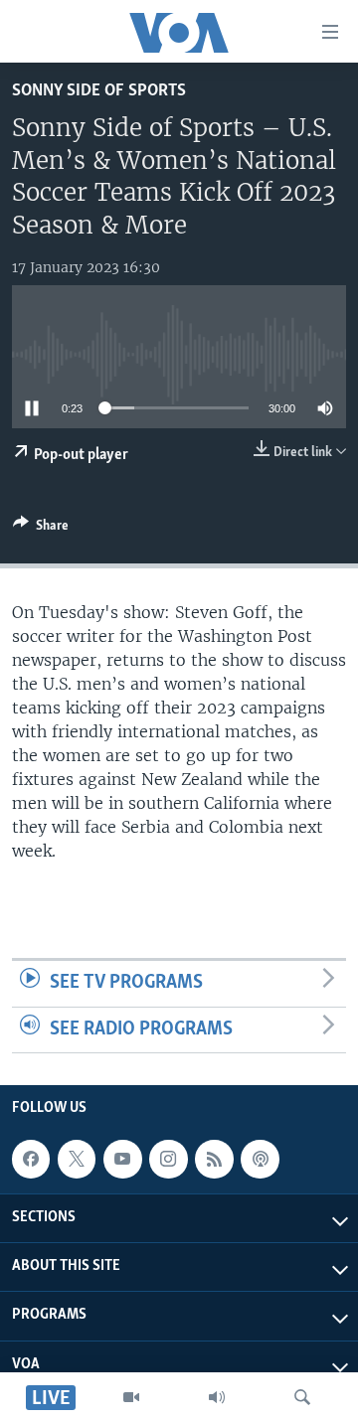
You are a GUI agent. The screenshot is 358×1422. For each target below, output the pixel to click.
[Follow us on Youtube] (122, 1159)
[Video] (131, 1397)
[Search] (302, 1397)
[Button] (41, 529)
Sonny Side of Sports (99, 90)
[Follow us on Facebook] (31, 1159)
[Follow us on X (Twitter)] (76, 1159)
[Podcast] (259, 1159)
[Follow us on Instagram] (168, 1159)
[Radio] (217, 1397)
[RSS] (214, 1159)
